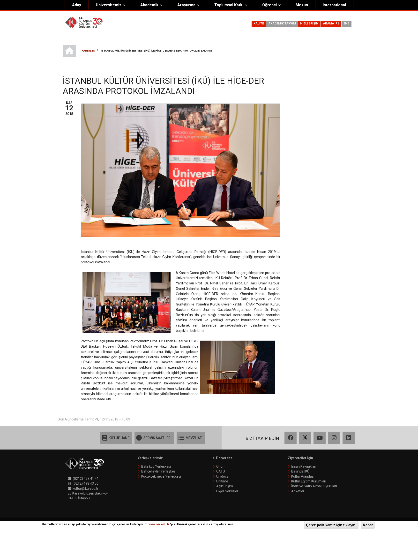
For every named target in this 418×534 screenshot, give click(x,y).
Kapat (368, 525)
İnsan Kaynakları (303, 466)
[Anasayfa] (84, 22)
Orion (220, 466)
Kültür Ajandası (302, 476)
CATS (220, 471)
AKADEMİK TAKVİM (282, 23)
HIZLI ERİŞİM (309, 23)
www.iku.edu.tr (159, 524)
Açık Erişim (224, 486)
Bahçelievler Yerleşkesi (158, 471)
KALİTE (259, 23)
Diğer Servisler (227, 491)
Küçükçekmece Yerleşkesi (161, 476)
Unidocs (222, 476)
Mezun (302, 5)
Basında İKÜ (300, 471)
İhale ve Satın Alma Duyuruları (314, 486)
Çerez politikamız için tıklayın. (331, 525)
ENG (346, 23)
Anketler (297, 491)
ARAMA (329, 23)
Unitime (222, 481)
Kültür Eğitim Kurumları (308, 481)
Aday (76, 5)
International (334, 5)
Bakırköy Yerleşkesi (156, 466)
